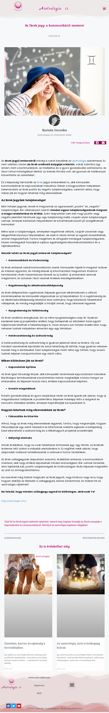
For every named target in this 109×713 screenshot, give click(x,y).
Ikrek (40, 182)
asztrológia (79, 160)
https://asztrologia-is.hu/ (13, 501)
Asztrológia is (54, 8)
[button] (104, 8)
